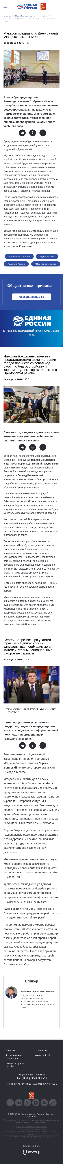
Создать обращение (31, 296)
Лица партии (41, 1050)
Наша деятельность (25, 16)
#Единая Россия (16, 264)
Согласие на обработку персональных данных (31, 1136)
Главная (8, 16)
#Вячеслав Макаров (19, 256)
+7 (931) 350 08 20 (32, 1078)
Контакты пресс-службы (15, 1064)
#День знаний (47, 256)
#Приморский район (45, 264)
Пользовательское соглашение (31, 1126)
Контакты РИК (42, 1055)
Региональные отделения (14, 1056)
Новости (43, 16)
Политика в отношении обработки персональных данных (31, 1132)
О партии (11, 1050)
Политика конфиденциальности (31, 1129)
